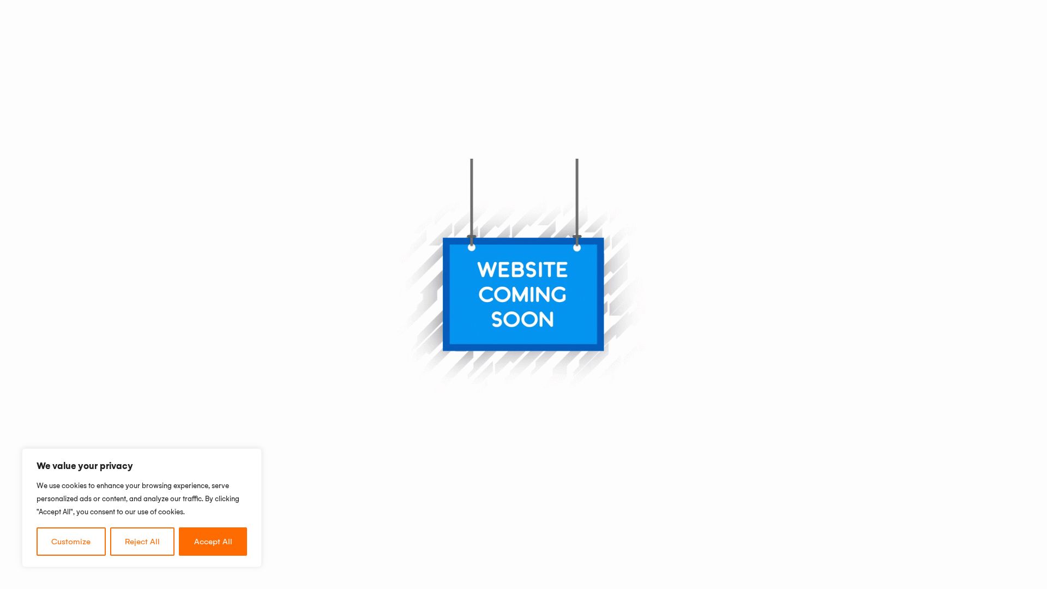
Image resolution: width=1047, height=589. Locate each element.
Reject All (142, 541)
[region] (142, 507)
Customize (71, 541)
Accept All (213, 541)
